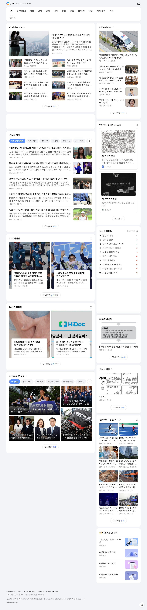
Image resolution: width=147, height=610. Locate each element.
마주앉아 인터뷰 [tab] (17, 141)
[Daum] (8, 3)
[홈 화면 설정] (141, 604)
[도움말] (91, 238)
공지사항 (41, 591)
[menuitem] (11, 11)
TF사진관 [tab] (14, 381)
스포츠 (23, 3)
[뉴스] (12, 3)
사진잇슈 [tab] (80, 381)
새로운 (51, 106)
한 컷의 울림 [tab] (68, 381)
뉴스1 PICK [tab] (27, 381)
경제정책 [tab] (44, 141)
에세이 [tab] (55, 141)
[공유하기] (138, 3)
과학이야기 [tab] (32, 141)
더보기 (117, 218)
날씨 (29, 3)
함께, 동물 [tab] (66, 141)
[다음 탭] (89, 141)
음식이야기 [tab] (79, 141)
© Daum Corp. (12, 602)
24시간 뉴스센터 (29, 591)
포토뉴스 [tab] (39, 381)
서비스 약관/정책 (52, 591)
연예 (17, 3)
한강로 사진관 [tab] (53, 381)
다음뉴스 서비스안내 (13, 591)
